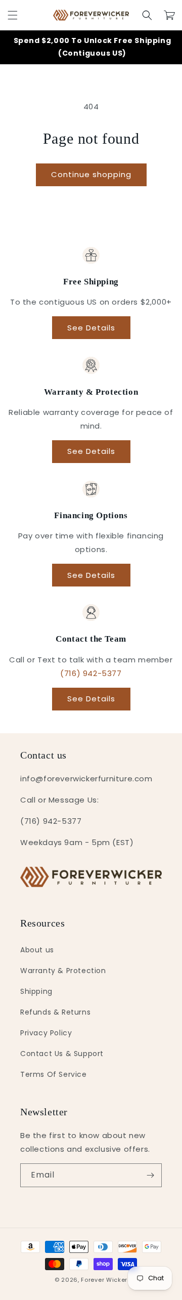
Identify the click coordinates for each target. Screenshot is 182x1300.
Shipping (36, 991)
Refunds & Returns (55, 1012)
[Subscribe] (150, 1175)
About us (37, 950)
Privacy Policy (46, 1033)
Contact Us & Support (62, 1054)
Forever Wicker (104, 1280)
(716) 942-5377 (90, 673)
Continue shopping (91, 174)
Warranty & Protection (63, 971)
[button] (13, 15)
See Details (91, 327)
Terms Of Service (53, 1074)
